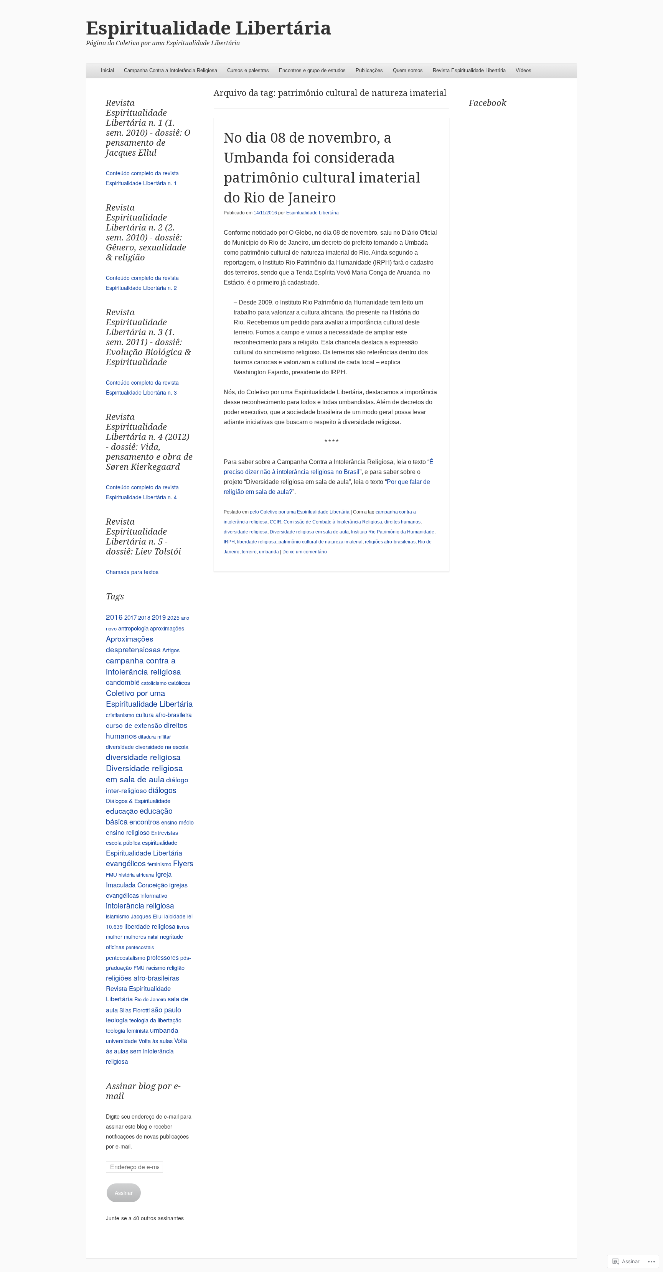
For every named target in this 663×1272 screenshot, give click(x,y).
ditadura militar (154, 736)
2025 (173, 617)
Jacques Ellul (147, 916)
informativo (153, 895)
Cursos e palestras (248, 70)
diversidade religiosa (245, 532)
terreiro (249, 552)
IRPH (229, 542)
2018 (144, 617)
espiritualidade (159, 842)
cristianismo (120, 715)
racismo (155, 967)
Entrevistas (164, 832)
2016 (114, 616)
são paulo (166, 1009)
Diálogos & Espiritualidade (138, 800)
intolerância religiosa (140, 905)
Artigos (171, 650)
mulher (114, 936)
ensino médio (177, 822)
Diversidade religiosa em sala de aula (309, 532)
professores (163, 957)
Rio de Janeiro (150, 999)
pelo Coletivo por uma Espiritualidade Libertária (300, 512)
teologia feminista (127, 1030)
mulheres (135, 936)
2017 (130, 617)
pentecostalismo (125, 957)
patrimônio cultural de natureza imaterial (321, 542)
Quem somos (408, 70)
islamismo (117, 916)
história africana (136, 874)
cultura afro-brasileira (164, 714)
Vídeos (523, 70)
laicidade (175, 916)
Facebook (487, 103)
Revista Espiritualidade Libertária (469, 70)
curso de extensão (134, 725)
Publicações (369, 70)
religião (176, 967)
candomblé (123, 682)
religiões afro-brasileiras (390, 542)
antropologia (133, 628)
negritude (171, 936)
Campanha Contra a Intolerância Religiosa (170, 70)
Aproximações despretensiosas (133, 643)
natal (153, 936)
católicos (179, 682)
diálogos (162, 790)
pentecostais (140, 947)
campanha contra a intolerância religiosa (143, 665)
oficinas (115, 947)
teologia (117, 1019)
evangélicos (126, 863)
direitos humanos (402, 522)
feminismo (159, 864)
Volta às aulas (156, 1041)
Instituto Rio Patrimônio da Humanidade (392, 532)
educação (122, 810)
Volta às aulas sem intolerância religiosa (146, 1050)
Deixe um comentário (304, 552)
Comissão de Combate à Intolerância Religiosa (333, 522)
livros (183, 926)
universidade (121, 1041)
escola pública (123, 842)
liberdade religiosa (256, 542)
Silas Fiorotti (134, 1010)
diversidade (120, 746)
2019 (159, 617)
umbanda (269, 552)
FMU (111, 874)
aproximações (167, 628)
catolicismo (154, 682)
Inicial (107, 70)
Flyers (183, 863)
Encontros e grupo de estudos (312, 70)
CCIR (275, 522)
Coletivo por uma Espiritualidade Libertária (149, 698)
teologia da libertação (155, 1020)
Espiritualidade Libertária (209, 28)
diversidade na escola (161, 746)
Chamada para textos (132, 572)
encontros (144, 821)
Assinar (124, 1192)
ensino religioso (128, 832)
